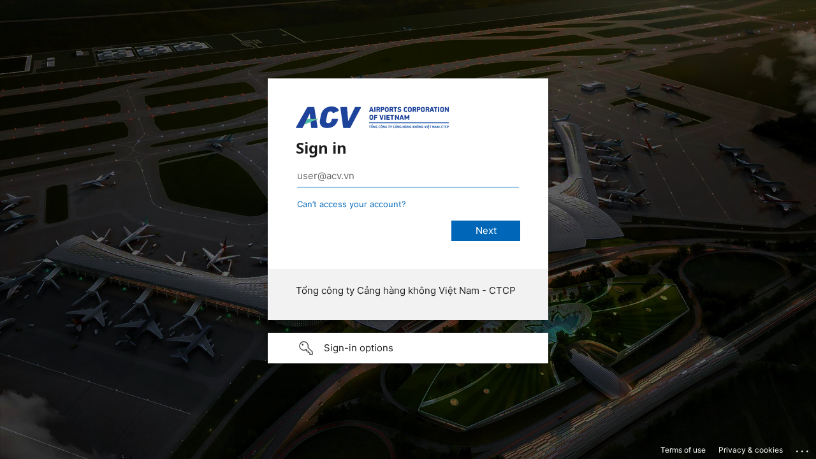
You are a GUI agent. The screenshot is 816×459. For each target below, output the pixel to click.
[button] (408, 348)
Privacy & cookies (750, 450)
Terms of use (683, 450)
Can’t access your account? (351, 204)
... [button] (803, 448)
